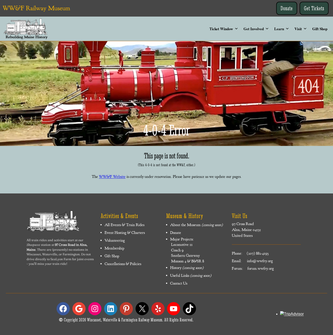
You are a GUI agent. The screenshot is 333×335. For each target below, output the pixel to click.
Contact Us (178, 283)
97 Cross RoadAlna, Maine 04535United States (246, 229)
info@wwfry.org (260, 260)
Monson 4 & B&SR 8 (187, 261)
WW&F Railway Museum (36, 8)
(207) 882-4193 (258, 253)
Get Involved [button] (254, 28)
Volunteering (115, 240)
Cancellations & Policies (123, 263)
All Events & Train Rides (124, 224)
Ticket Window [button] (221, 28)
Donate (287, 8)
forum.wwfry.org (260, 268)
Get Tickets (314, 8)
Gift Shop (319, 28)
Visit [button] (298, 28)
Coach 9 (177, 250)
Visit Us (239, 216)
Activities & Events (119, 216)
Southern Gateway (185, 255)
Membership (114, 248)
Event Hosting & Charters (125, 232)
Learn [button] (279, 28)
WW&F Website (112, 176)
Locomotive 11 (181, 244)
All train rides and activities (47, 240)
